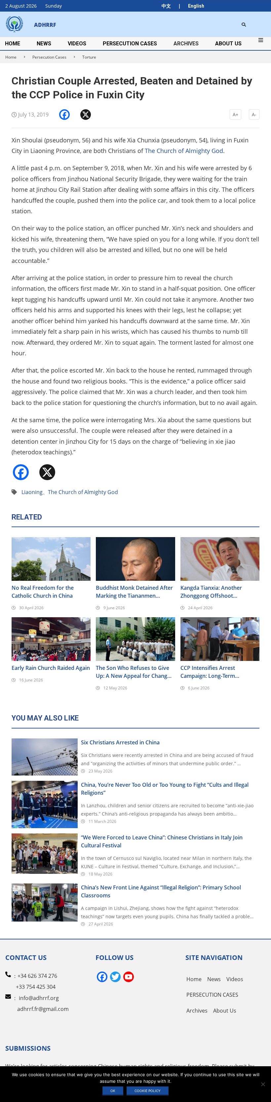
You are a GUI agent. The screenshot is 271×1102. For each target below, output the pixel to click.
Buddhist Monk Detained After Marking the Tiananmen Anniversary (134, 592)
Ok (112, 1091)
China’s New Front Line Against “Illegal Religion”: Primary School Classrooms (161, 891)
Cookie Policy (148, 1091)
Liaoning (32, 492)
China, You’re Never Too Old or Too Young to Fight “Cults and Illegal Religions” (165, 788)
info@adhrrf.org (39, 998)
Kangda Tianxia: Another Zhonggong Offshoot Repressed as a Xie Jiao (211, 592)
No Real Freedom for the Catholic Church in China (43, 591)
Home (11, 57)
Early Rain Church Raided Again (51, 668)
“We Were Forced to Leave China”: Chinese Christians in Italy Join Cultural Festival (162, 841)
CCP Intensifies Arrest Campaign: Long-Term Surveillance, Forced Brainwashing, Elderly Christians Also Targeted (210, 672)
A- (254, 114)
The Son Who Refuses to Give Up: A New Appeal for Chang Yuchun (132, 672)
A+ (235, 114)
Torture (89, 57)
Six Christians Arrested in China (120, 742)
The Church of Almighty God (184, 151)
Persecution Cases (49, 57)
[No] (262, 1084)
